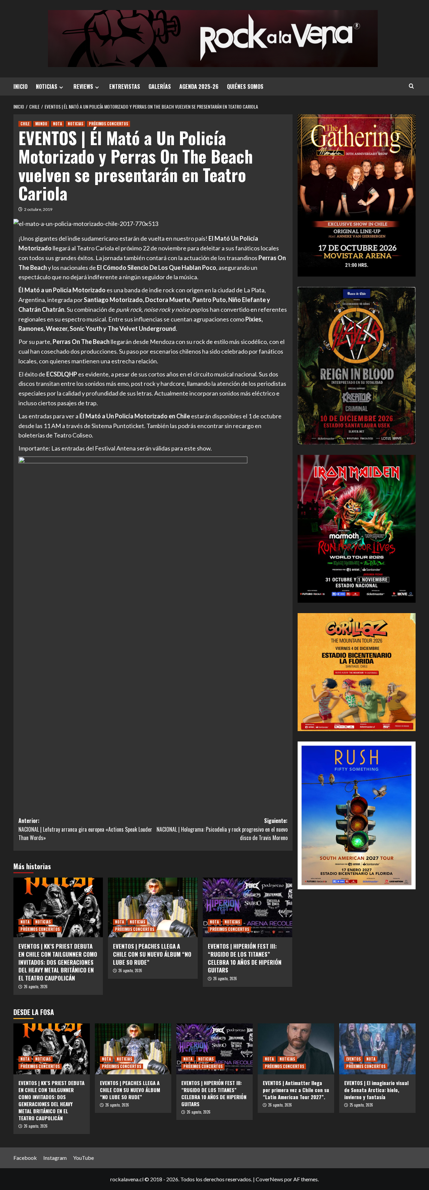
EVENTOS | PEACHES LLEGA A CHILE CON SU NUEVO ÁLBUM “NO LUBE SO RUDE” (152, 954)
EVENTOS (353, 1059)
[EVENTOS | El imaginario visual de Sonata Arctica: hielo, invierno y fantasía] (377, 1048)
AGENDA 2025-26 (199, 86)
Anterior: (85, 829)
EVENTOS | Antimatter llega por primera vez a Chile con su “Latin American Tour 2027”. (296, 1089)
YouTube (83, 1157)
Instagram (55, 1157)
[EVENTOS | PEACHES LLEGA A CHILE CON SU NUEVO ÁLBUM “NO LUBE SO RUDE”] (152, 907)
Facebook (25, 1157)
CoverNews (269, 1179)
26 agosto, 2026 (36, 986)
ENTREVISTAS (124, 86)
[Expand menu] (61, 87)
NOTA (57, 123)
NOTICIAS (46, 86)
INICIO (20, 86)
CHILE (24, 123)
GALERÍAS (159, 86)
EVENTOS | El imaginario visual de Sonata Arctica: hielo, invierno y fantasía (376, 1089)
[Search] (411, 86)
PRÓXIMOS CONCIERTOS (108, 123)
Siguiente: (222, 829)
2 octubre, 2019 (38, 209)
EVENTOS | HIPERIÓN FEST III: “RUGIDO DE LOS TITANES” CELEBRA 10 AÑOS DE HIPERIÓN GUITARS (245, 958)
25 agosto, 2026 (361, 1105)
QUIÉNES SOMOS (245, 86)
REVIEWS (83, 86)
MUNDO (41, 123)
